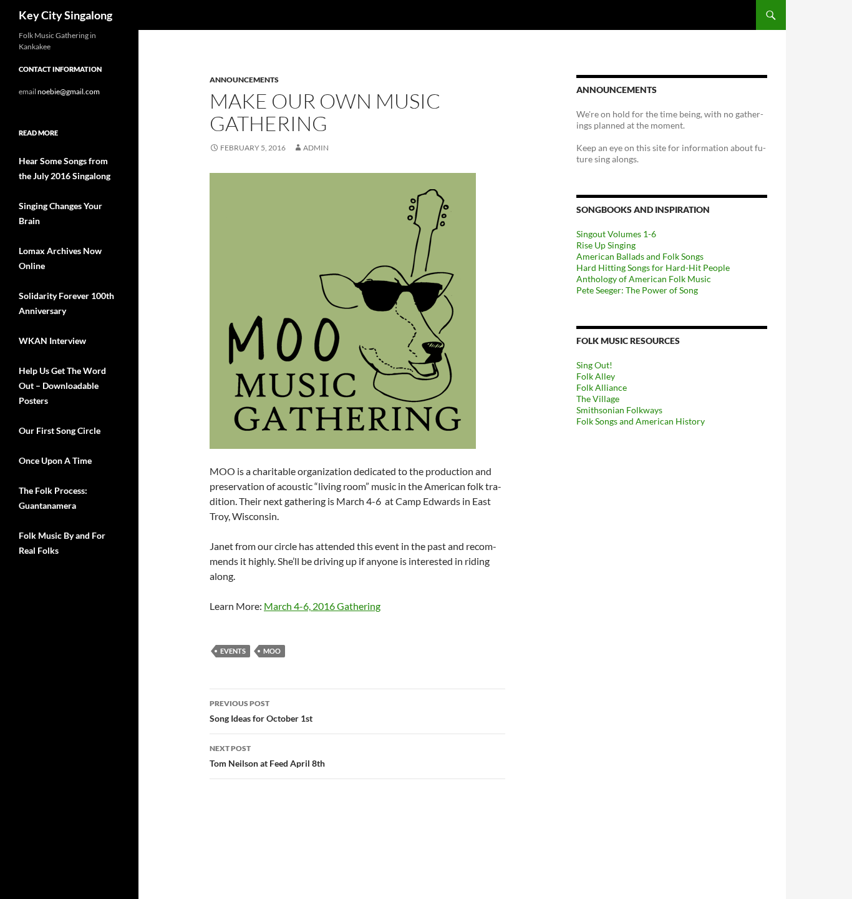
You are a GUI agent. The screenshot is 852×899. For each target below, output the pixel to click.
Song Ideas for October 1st (261, 711)
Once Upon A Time (55, 460)
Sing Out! (594, 365)
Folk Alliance (601, 387)
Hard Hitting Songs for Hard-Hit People (653, 267)
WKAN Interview (52, 340)
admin (316, 147)
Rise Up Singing (606, 245)
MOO (272, 651)
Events (233, 651)
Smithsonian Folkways (619, 410)
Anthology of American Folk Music (643, 278)
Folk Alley (595, 376)
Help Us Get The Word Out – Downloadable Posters (62, 385)
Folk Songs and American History (640, 421)
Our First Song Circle (59, 430)
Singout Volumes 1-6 (616, 233)
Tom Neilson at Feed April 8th (267, 756)
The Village (597, 398)
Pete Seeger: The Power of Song (637, 290)
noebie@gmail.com (68, 91)
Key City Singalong (65, 15)
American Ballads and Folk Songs (640, 256)
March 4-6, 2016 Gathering (322, 606)
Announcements (244, 79)
